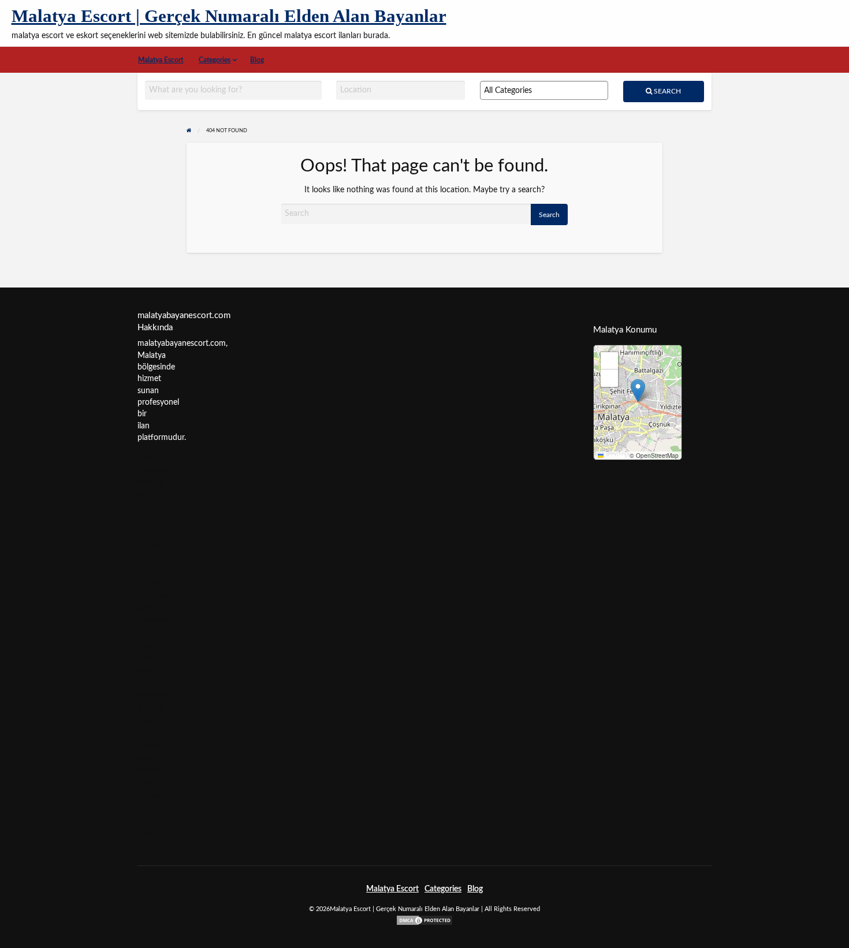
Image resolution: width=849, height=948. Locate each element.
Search (666, 91)
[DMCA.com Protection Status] (424, 920)
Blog (257, 60)
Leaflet (614, 455)
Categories (214, 60)
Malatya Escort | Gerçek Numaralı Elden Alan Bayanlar (229, 16)
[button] (638, 390)
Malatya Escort (160, 60)
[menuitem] (161, 60)
